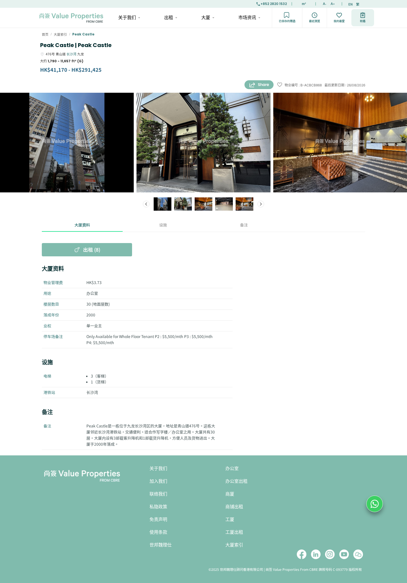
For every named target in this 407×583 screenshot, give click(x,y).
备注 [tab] (244, 225)
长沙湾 (71, 53)
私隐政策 (158, 507)
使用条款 (158, 532)
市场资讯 (247, 17)
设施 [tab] (163, 225)
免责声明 (158, 519)
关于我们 (127, 17)
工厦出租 (234, 532)
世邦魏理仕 (161, 545)
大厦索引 (234, 545)
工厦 (229, 519)
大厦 (205, 17)
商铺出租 (234, 507)
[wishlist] (279, 85)
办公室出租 (236, 481)
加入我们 (158, 481)
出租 (168, 17)
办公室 (232, 468)
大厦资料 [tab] (82, 225)
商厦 (229, 494)
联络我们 (158, 494)
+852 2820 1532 (274, 3)
